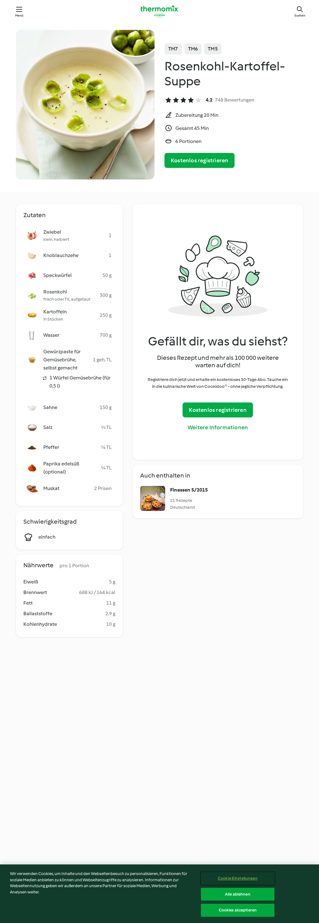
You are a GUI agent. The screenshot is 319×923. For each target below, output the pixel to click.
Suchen (299, 15)
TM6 (193, 49)
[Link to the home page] (159, 11)
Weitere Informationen (218, 427)
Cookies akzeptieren (238, 910)
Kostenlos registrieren (199, 160)
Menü (19, 15)
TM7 (173, 49)
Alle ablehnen (237, 894)
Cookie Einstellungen (238, 878)
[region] (159, 893)
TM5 (213, 49)
